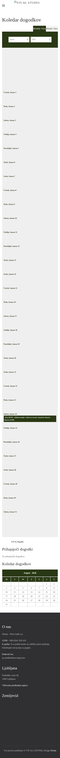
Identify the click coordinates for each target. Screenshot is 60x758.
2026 (34, 573)
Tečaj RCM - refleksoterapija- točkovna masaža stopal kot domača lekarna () (27, 419)
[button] (3, 5)
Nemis (53, 750)
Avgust (28, 573)
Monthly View (39, 28)
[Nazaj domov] (30, 5)
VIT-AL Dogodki (17, 542)
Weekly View (52, 28)
